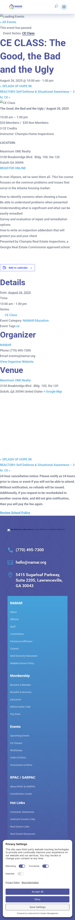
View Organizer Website (16, 361)
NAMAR (5, 345)
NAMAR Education (36, 320)
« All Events (8, 22)
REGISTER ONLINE (13, 168)
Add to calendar (18, 267)
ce (18, 326)
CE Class (11, 315)
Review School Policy (15, 512)
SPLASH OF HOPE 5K (16, 86)
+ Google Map (52, 391)
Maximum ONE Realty (15, 380)
